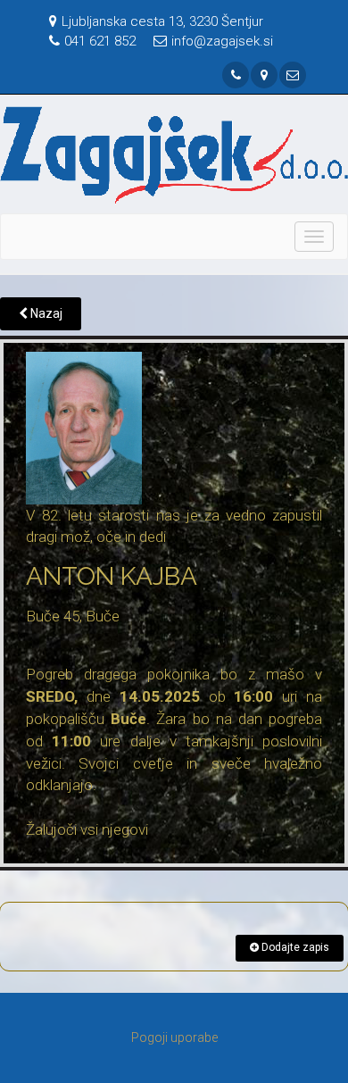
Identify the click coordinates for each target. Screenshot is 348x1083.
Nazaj (45, 313)
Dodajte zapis (294, 947)
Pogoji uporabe (174, 1037)
